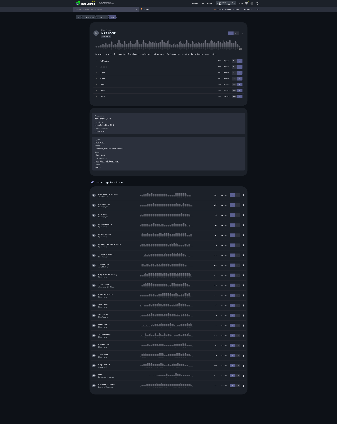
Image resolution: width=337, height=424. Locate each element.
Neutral (107, 148)
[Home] (78, 17)
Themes (236, 9)
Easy (114, 148)
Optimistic (99, 148)
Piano (97, 161)
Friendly (120, 148)
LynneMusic (100, 131)
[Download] (240, 61)
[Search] (136, 9)
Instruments (247, 9)
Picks (257, 9)
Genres (220, 9)
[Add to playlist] (234, 61)
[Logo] (85, 3)
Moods (228, 9)
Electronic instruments (109, 161)
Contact (210, 3)
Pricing (195, 3)
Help (202, 3)
